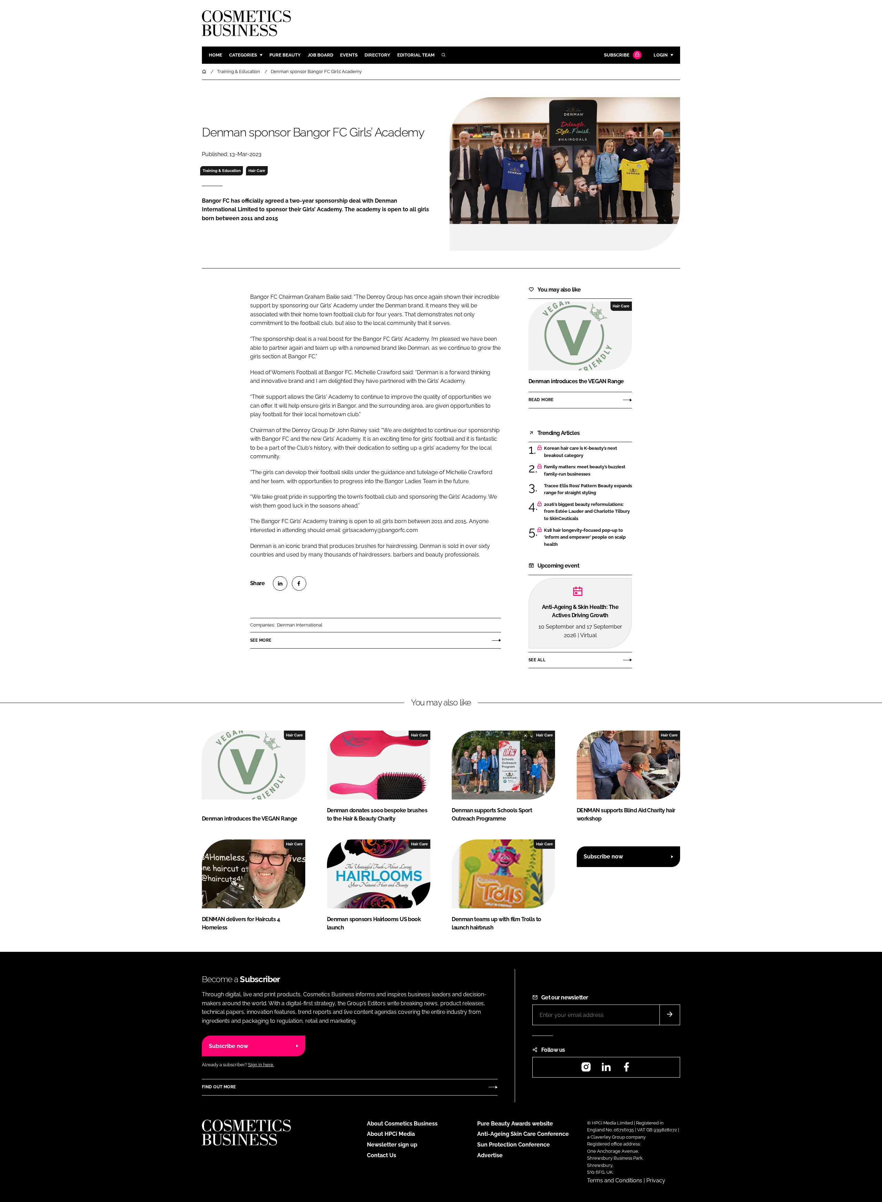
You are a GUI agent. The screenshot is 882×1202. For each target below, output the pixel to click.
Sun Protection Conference (513, 1144)
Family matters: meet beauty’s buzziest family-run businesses (588, 471)
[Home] (204, 71)
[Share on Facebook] (299, 583)
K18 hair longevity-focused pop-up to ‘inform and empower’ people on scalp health (588, 537)
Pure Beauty (285, 55)
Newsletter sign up (392, 1144)
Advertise (490, 1155)
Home (215, 55)
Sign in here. (261, 1064)
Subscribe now (603, 856)
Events (349, 55)
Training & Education (222, 171)
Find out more (219, 1086)
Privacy (655, 1180)
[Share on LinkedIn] (280, 583)
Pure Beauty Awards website (515, 1123)
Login (661, 55)
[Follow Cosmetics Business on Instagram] (586, 1069)
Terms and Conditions (614, 1180)
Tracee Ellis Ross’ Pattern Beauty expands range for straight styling (588, 489)
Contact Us (381, 1155)
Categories (243, 55)
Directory (377, 55)
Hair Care (256, 171)
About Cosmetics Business (402, 1123)
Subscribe (616, 55)
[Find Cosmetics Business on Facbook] (626, 1069)
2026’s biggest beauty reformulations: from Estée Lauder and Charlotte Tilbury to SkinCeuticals (588, 511)
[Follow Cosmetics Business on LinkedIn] (606, 1069)
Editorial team (415, 55)
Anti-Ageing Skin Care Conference (523, 1134)
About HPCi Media (391, 1134)
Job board (320, 55)
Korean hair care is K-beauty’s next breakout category (588, 452)
